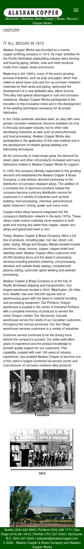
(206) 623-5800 (25, 529)
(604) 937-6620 (23, 538)
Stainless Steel (32, 18)
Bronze (72, 18)
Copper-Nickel (42, 23)
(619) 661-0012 (20, 534)
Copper (49, 18)
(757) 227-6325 (54, 534)
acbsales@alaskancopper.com (57, 538)
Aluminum (12, 18)
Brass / (61, 18)
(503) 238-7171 (61, 529)
